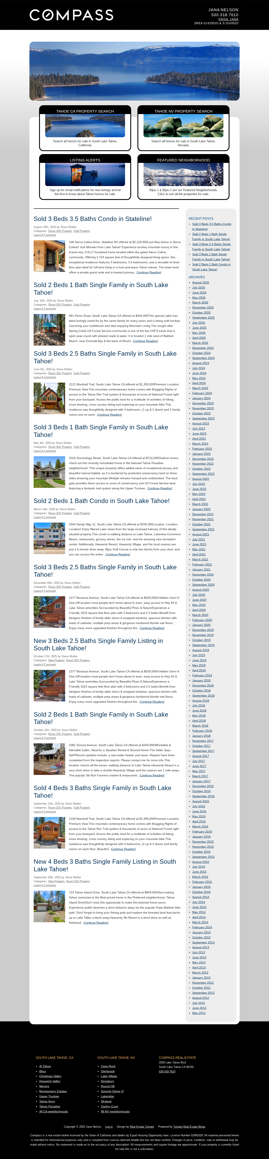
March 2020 (200, 615)
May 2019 (199, 665)
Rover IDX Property (60, 231)
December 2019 (203, 630)
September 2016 (203, 796)
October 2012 (201, 987)
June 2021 (199, 544)
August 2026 (200, 282)
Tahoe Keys (47, 1101)
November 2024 (203, 348)
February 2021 (202, 564)
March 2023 (200, 443)
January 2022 (201, 509)
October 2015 (201, 851)
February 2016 (202, 831)
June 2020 (199, 599)
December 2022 (203, 458)
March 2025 (200, 343)
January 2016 (201, 836)
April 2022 (199, 499)
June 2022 (199, 489)
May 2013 (199, 962)
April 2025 (199, 337)
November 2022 (203, 463)
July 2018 (198, 705)
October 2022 (201, 468)
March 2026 (200, 302)
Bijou (42, 1071)
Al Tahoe (45, 1066)
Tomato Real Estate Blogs (189, 1126)
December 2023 (203, 403)
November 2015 (203, 846)
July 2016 (198, 806)
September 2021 (203, 529)
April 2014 (199, 917)
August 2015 (200, 862)
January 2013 (201, 977)
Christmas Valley (50, 1076)
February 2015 (202, 882)
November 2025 (203, 307)
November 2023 (203, 408)
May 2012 (199, 1013)
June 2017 (199, 766)
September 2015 (203, 856)
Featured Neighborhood (183, 160)
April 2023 (199, 438)
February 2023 (202, 448)
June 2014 (199, 907)
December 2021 (203, 514)
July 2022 (198, 484)
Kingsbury (107, 1081)
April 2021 (199, 554)
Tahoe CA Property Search (85, 111)
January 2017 (201, 781)
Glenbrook (108, 1071)
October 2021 (201, 524)
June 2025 (199, 327)
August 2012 (200, 997)
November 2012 (203, 982)
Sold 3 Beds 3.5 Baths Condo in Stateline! (93, 218)
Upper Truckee (49, 1096)
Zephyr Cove (109, 1106)
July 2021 (198, 539)
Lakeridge (107, 1096)
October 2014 (201, 892)
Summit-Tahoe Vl (112, 1091)
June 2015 (199, 871)
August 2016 (200, 801)
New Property (56, 660)
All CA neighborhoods (53, 1111)
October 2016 (201, 791)
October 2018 (201, 690)
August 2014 (200, 897)
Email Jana (229, 19)
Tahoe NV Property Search (183, 111)
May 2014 (199, 912)
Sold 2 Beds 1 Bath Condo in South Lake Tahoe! (102, 500)
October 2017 (201, 746)
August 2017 (200, 756)
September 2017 (203, 751)
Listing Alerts (85, 160)
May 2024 (199, 378)
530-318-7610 (167, 1071)
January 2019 (201, 680)
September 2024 (203, 358)
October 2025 (201, 312)
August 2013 (200, 947)
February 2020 (202, 620)
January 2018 (201, 735)
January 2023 (201, 453)
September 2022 (203, 473)
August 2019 (200, 650)
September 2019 (203, 645)
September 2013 (203, 942)
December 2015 (203, 841)
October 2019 (201, 640)
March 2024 (200, 388)
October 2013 (201, 937)
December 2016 (203, 786)
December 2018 (203, 685)
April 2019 (199, 670)
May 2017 (199, 771)
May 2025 (199, 332)
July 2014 (198, 902)
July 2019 (198, 655)
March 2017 (200, 776)
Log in (109, 1126)
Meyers (44, 1086)
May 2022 (199, 494)
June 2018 (199, 710)
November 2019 (203, 635)
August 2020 (200, 589)
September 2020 (203, 584)
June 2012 (199, 1008)
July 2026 (198, 287)
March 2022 (200, 504)
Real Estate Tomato (142, 1126)
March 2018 (200, 725)
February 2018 (202, 730)
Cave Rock (108, 1066)
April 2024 (199, 383)
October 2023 (201, 413)
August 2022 (200, 478)
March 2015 (200, 876)
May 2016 (199, 816)
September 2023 (203, 418)
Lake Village (109, 1076)
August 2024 (200, 363)
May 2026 (199, 297)
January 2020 (201, 625)
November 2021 (203, 519)
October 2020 (201, 579)
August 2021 (200, 534)
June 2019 (199, 660)
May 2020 (199, 605)
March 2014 (200, 922)
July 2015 (198, 866)
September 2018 (203, 695)
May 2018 (199, 715)
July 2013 (198, 952)
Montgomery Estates (53, 1091)
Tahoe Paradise (49, 1106)
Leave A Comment (45, 235)
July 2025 (198, 322)
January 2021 (201, 569)
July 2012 (198, 1003)
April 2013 (199, 967)
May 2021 (199, 549)
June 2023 (199, 433)
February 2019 (202, 675)
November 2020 (203, 574)
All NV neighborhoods (115, 1111)
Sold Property (82, 231)
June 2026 (199, 292)
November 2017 (203, 741)
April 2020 (199, 610)
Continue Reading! (149, 272)
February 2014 (202, 927)
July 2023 (198, 428)
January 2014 (201, 932)
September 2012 (203, 992)
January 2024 (201, 398)
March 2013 (200, 972)
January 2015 (201, 887)
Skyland (106, 1101)
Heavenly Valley (49, 1081)
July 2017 (198, 761)
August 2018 (200, 700)
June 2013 (199, 957)
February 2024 (202, 393)
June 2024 (199, 373)
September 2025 (203, 317)
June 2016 (199, 811)
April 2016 (199, 821)
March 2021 (200, 559)
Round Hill (108, 1086)
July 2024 (198, 368)
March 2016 (200, 826)
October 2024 (201, 353)
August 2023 (200, 423)
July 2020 (198, 594)
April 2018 (199, 720)
